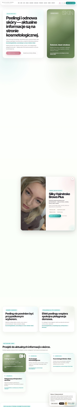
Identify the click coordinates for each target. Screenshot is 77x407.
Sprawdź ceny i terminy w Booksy (29, 53)
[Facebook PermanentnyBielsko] (62, 3)
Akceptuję (62, 403)
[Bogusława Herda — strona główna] (8, 3)
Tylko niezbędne (54, 403)
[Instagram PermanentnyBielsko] (60, 3)
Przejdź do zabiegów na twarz (13, 53)
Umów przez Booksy (70, 3)
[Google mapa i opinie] (64, 3)
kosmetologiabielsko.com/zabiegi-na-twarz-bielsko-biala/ (20, 43)
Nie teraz (64, 215)
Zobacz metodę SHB (55, 215)
